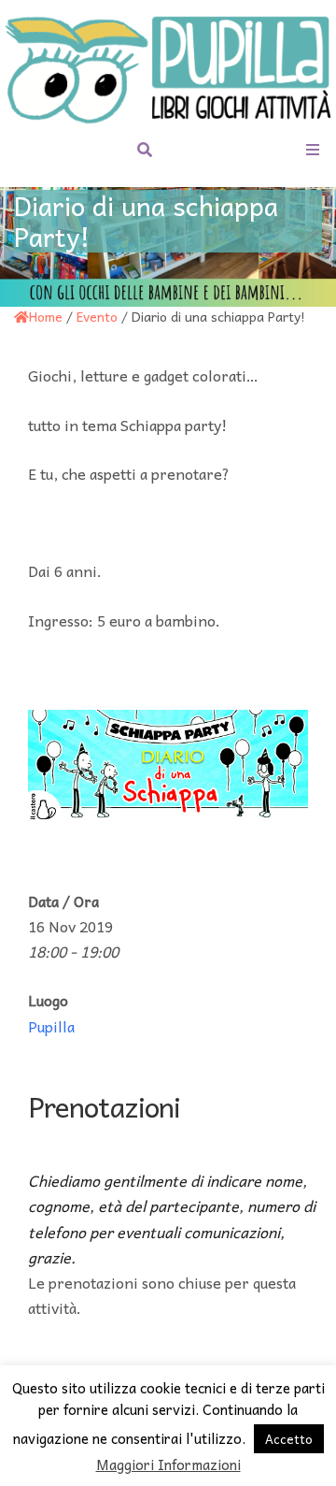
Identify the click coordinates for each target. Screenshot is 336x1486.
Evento (97, 316)
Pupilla (51, 1026)
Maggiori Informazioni (168, 1465)
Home (46, 316)
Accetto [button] (289, 1439)
